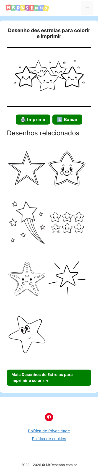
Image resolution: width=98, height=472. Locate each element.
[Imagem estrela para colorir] (27, 335)
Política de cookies (49, 438)
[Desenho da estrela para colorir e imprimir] (27, 169)
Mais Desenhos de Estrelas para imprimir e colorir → (42, 377)
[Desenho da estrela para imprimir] (67, 169)
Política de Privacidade (49, 431)
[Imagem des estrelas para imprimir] (67, 223)
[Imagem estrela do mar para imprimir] (27, 279)
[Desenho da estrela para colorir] (67, 279)
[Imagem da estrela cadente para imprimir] (27, 223)
